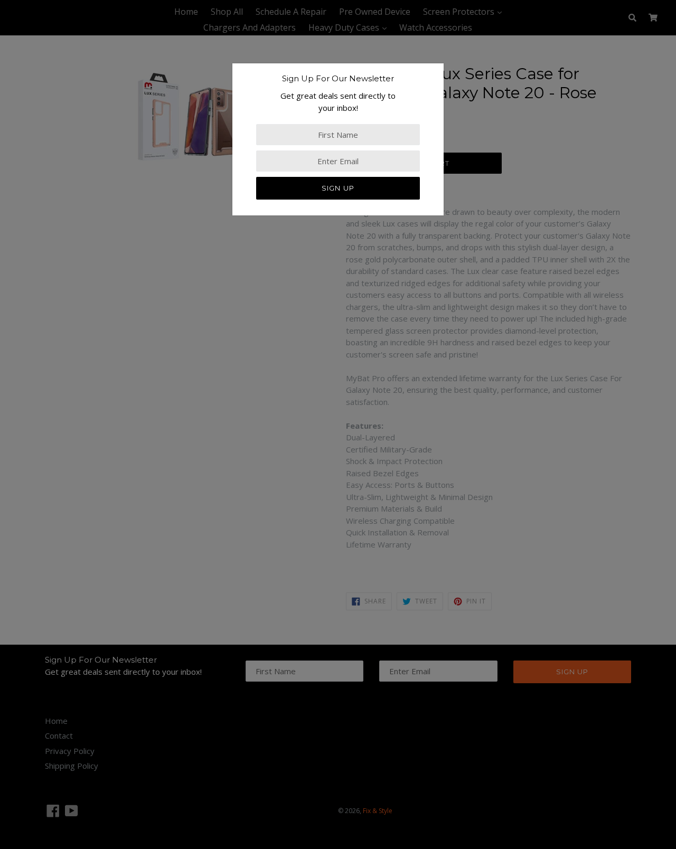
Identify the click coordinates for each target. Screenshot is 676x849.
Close (10, 285)
